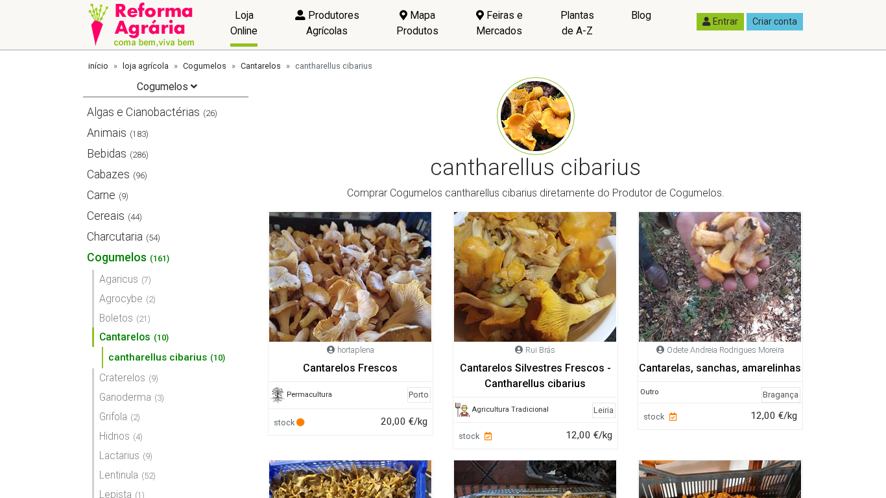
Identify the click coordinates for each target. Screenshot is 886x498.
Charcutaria (115, 236)
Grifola (113, 416)
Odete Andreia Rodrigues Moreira (725, 350)
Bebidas (106, 153)
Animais (106, 132)
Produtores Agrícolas (332, 23)
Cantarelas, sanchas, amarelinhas (720, 368)
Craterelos (122, 378)
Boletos (116, 318)
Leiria (603, 410)
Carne (101, 195)
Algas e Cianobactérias (143, 112)
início (98, 66)
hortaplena (355, 350)
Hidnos (114, 436)
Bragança (780, 394)
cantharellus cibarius (157, 357)
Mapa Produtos (417, 23)
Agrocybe (121, 298)
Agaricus (118, 279)
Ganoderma (125, 397)
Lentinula (118, 475)
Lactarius (119, 455)
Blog (641, 15)
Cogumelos (204, 66)
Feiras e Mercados (499, 23)
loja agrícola (146, 66)
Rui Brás (540, 350)
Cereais (106, 215)
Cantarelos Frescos (350, 368)
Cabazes (108, 174)
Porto (419, 394)
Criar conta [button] (774, 21)
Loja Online (243, 23)
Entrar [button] (725, 21)
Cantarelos (261, 66)
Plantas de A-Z (577, 23)
